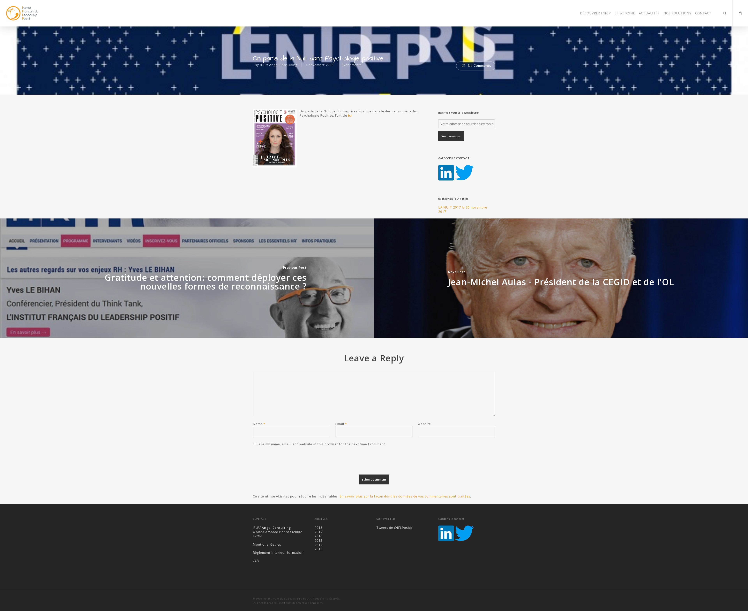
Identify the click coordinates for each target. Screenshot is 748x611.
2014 (318, 545)
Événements (352, 65)
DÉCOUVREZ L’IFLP (595, 13)
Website (424, 424)
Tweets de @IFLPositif (394, 528)
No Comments (479, 65)
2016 (318, 536)
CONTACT (703, 13)
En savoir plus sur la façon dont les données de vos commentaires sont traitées (405, 496)
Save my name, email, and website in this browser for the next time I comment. (321, 444)
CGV (256, 561)
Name (259, 424)
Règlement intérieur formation (278, 552)
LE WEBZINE (625, 13)
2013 (318, 549)
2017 (318, 532)
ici (350, 115)
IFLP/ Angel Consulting (278, 65)
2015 (318, 540)
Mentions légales (267, 544)
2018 (318, 528)
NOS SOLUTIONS (677, 13)
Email (341, 424)
